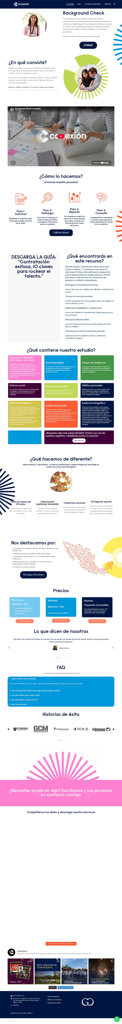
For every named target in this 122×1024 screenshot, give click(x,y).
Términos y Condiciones (55, 1000)
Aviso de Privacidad (53, 996)
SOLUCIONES (70, 4)
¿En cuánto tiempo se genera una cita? (25, 700)
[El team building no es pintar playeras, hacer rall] (48, 971)
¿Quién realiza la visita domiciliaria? (24, 679)
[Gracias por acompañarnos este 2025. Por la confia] (21, 971)
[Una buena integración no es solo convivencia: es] (74, 971)
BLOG (79, 4)
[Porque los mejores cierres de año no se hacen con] (101, 971)
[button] (57, 657)
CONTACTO (107, 4)
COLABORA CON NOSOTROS (93, 4)
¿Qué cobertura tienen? (19, 704)
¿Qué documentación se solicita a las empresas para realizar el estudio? (36, 691)
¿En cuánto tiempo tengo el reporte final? (26, 695)
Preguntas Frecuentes (54, 1003)
